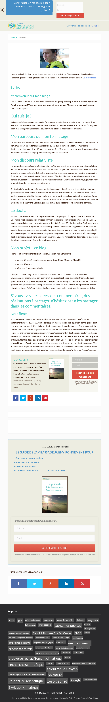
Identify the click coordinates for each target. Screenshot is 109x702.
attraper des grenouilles (65, 620)
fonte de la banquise (64, 648)
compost (87, 632)
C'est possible (45, 625)
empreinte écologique (43, 642)
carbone (87, 624)
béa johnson (93, 620)
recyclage (50, 663)
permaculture (78, 652)
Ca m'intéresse (89, 77)
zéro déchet (57, 681)
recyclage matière (63, 663)
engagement (60, 642)
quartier (68, 657)
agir (20, 620)
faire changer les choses (44, 648)
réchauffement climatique (83, 663)
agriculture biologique (32, 620)
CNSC (77, 633)
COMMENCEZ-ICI (84, 26)
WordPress (93, 698)
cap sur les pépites (67, 625)
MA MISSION (95, 26)
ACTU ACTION (71, 26)
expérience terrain (20, 649)
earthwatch (77, 638)
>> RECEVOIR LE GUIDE (54, 548)
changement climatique (19, 633)
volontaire (55, 675)
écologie (75, 680)
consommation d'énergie (61, 637)
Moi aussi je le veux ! (70, 15)
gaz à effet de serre (83, 648)
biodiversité (80, 620)
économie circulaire (90, 679)
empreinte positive (19, 642)
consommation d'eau (42, 637)
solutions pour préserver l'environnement (27, 674)
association (48, 620)
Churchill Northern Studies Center (52, 633)
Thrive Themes (74, 698)
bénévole (30, 625)
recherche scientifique (26, 664)
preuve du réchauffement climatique (35, 658)
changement (89, 628)
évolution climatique (23, 687)
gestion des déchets (47, 652)
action (11, 620)
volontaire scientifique (26, 681)
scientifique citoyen (62, 669)
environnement (79, 643)
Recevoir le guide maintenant (85, 374)
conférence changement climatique (21, 637)
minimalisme (66, 652)
